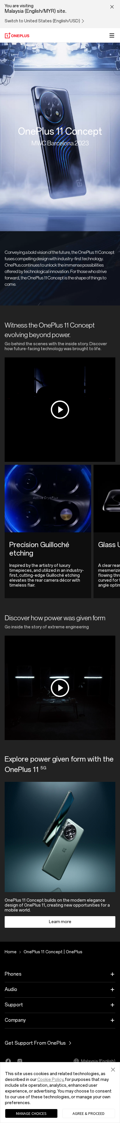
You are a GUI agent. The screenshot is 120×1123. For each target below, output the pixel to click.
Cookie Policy (50, 1079)
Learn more (60, 921)
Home (11, 952)
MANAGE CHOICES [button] (31, 1113)
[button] (113, 1069)
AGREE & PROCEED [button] (89, 1113)
